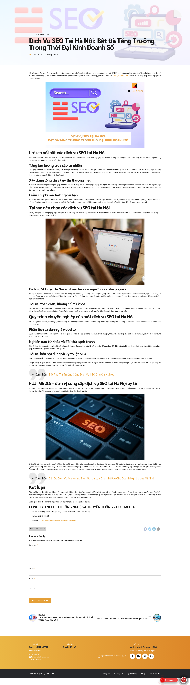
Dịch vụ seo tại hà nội (37, 529)
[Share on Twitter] (150, 529)
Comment (33, 545)
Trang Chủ (106, 674)
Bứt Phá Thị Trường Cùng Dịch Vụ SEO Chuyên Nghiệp (81, 374)
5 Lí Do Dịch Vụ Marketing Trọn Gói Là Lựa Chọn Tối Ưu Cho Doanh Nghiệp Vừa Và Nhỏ (101, 478)
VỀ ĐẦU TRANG (155, 674)
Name (32, 568)
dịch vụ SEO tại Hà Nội (121, 76)
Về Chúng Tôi (118, 674)
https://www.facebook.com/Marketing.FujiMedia (57, 520)
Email (32, 579)
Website (32, 589)
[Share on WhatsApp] (158, 529)
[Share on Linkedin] (154, 529)
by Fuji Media (52, 54)
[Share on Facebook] (145, 529)
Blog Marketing (42, 34)
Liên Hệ (142, 674)
